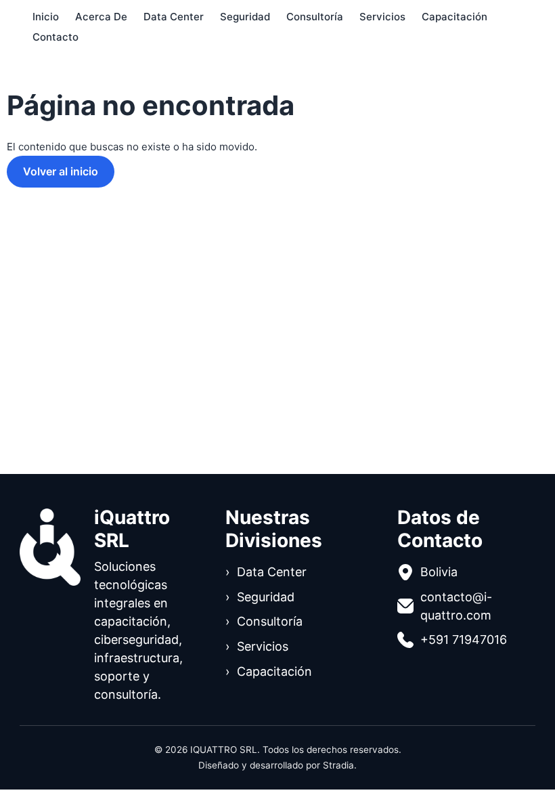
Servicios (382, 16)
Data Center (173, 16)
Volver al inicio (60, 171)
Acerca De (101, 16)
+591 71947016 (463, 639)
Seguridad (245, 16)
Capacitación (454, 16)
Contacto (55, 36)
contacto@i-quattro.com (456, 606)
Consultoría (314, 16)
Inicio (45, 16)
